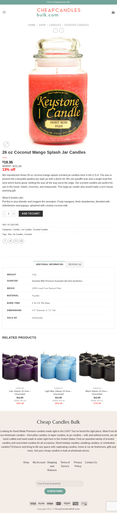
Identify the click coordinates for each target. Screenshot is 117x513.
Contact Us (91, 462)
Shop (42, 25)
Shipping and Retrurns (52, 466)
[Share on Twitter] (10, 241)
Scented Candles (76, 25)
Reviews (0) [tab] (75, 264)
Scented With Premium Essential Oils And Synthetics (57, 281)
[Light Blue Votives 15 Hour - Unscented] (58, 364)
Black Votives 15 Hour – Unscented (97, 392)
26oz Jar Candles (15, 234)
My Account (39, 462)
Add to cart (31, 213)
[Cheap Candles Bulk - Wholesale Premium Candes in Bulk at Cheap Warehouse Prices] (58, 12)
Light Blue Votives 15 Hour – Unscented (58, 392)
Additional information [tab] (49, 264)
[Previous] (2, 377)
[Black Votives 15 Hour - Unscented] (97, 364)
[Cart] (113, 12)
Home (31, 25)
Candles (55, 25)
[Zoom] (6, 144)
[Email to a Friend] (16, 241)
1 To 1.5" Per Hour (41, 303)
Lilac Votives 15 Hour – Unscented (20, 392)
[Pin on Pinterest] (21, 241)
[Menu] (4, 12)
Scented (28, 234)
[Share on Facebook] (5, 241)
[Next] (114, 377)
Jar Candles (26, 229)
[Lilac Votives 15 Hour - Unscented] (20, 364)
